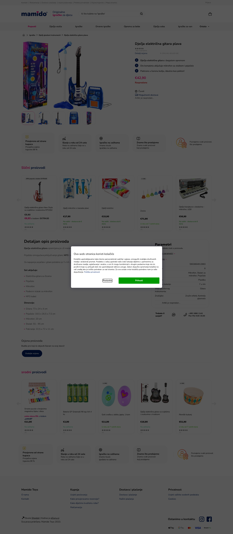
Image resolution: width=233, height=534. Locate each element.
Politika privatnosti (92, 272)
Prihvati (139, 280)
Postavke (107, 280)
